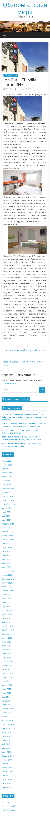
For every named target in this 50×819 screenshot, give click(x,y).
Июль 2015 (6, 783)
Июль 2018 (6, 642)
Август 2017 (7, 685)
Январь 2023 (7, 575)
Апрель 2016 (7, 748)
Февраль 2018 (8, 661)
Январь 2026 (7, 465)
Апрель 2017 (7, 701)
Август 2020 (7, 598)
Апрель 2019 (7, 622)
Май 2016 (6, 744)
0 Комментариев (34, 89)
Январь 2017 (7, 712)
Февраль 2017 (8, 708)
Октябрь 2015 (8, 771)
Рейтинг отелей (8, 810)
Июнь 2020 (6, 602)
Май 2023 (6, 559)
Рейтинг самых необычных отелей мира (22, 363)
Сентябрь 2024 (8, 504)
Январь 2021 (7, 594)
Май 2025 (6, 480)
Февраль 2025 (8, 488)
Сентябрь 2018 (8, 634)
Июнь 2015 (6, 787)
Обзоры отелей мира (25, 8)
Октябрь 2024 (8, 500)
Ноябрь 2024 (7, 496)
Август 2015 (7, 779)
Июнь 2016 (6, 740)
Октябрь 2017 (8, 677)
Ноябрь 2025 (7, 472)
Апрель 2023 (7, 563)
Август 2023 (7, 547)
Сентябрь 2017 (8, 681)
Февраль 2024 (8, 524)
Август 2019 (7, 614)
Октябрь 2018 (8, 630)
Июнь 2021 (6, 587)
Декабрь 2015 (8, 764)
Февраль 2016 (8, 756)
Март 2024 (6, 520)
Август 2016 (7, 732)
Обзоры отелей (11, 75)
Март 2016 (6, 752)
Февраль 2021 (8, 590)
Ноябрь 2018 (7, 626)
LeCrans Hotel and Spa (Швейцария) (23, 350)
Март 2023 (6, 567)
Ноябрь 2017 (7, 673)
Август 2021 (7, 583)
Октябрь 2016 (8, 724)
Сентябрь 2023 (8, 543)
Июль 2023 (6, 551)
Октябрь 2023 (8, 539)
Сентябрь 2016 (8, 728)
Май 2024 (6, 516)
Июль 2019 (6, 618)
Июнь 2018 (6, 646)
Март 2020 (6, 606)
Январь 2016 (7, 760)
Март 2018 (6, 657)
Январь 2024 (7, 528)
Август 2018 (7, 638)
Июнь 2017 (6, 693)
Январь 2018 (7, 665)
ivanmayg (20, 89)
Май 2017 (6, 697)
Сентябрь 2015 (8, 775)
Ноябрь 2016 (7, 720)
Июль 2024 (6, 512)
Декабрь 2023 (8, 531)
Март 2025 (6, 484)
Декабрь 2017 (8, 669)
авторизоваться (9, 383)
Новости (5, 802)
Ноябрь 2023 (7, 535)
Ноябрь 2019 (7, 610)
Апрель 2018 (7, 653)
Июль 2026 (6, 461)
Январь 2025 (7, 492)
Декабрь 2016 (8, 716)
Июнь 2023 (6, 555)
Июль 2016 (6, 736)
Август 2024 (7, 508)
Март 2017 (6, 705)
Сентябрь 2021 (8, 579)
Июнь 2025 (6, 476)
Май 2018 (6, 649)
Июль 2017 (6, 689)
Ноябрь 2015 (7, 767)
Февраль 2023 (8, 571)
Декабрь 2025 (8, 469)
